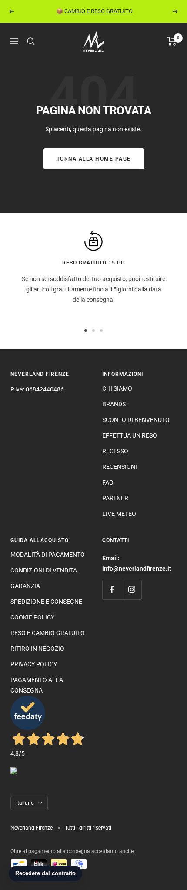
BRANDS (114, 404)
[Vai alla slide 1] (85, 330)
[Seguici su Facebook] (112, 589)
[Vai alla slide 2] (93, 330)
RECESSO (115, 451)
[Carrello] (172, 41)
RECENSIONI (119, 466)
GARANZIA (25, 585)
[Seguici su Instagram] (131, 589)
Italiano (25, 803)
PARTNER (115, 498)
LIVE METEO (119, 513)
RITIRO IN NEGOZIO (37, 648)
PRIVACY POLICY (33, 664)
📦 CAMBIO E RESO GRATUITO (94, 11)
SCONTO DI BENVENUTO (136, 419)
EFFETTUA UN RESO (129, 435)
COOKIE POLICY (32, 617)
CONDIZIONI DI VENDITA (43, 570)
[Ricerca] (31, 41)
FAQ (108, 482)
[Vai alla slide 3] (101, 330)
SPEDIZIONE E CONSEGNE (46, 601)
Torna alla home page (94, 159)
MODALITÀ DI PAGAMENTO (47, 554)
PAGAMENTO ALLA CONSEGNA (36, 685)
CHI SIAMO (117, 388)
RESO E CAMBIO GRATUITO (47, 632)
